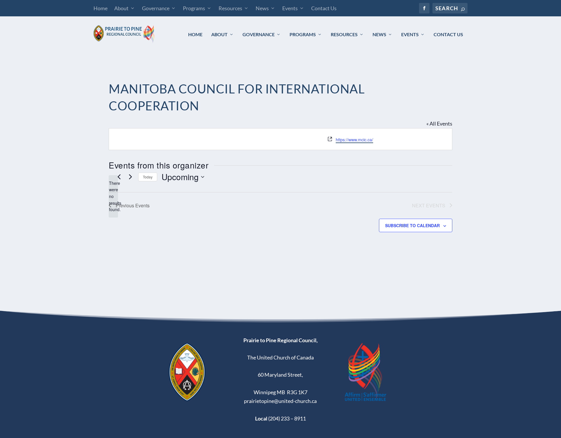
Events (290, 8)
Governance (155, 8)
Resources (230, 8)
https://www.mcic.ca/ (354, 139)
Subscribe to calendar (412, 225)
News (262, 8)
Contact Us (324, 8)
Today (148, 176)
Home (101, 8)
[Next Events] (130, 176)
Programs (194, 8)
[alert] (113, 196)
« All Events (439, 123)
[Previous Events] (118, 176)
